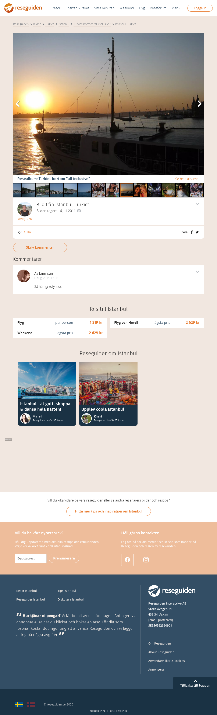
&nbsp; (13, 184)
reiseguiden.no (97, 710)
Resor (56, 8)
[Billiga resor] (19, 704)
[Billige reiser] (31, 704)
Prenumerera (64, 558)
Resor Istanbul (26, 591)
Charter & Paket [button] (77, 8)
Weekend (127, 8)
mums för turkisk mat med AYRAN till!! (112, 184)
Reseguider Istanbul (30, 599)
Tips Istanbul (67, 591)
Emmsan (46, 273)
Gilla (27, 232)
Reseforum (158, 8)
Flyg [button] (142, 8)
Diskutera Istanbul (71, 599)
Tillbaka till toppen (195, 685)
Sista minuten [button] (104, 8)
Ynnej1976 (25, 219)
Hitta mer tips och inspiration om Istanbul (108, 511)
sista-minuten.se (118, 710)
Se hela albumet (187, 179)
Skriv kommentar (40, 247)
